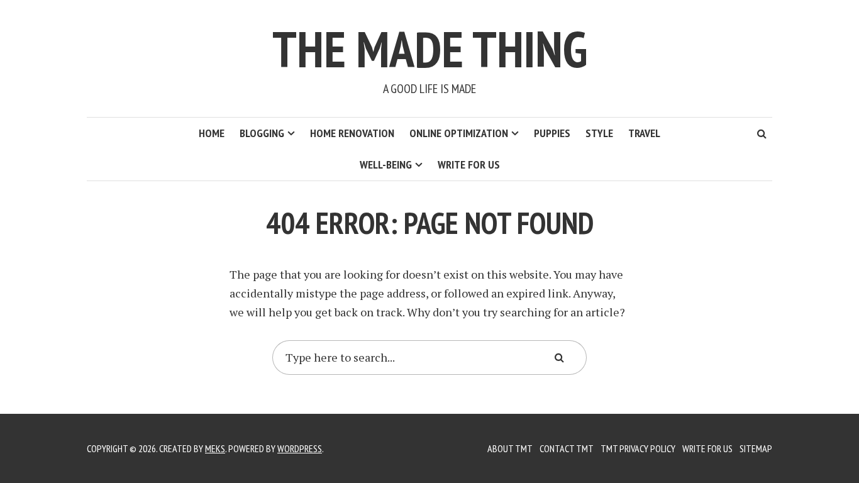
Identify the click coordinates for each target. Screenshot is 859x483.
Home (211, 133)
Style (599, 133)
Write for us (469, 164)
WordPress (299, 448)
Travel (644, 133)
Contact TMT (567, 448)
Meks (215, 448)
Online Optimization (458, 133)
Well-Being (386, 164)
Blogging (262, 133)
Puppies (552, 133)
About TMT (510, 448)
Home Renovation (352, 133)
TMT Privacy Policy (638, 448)
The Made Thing (429, 48)
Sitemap (756, 448)
